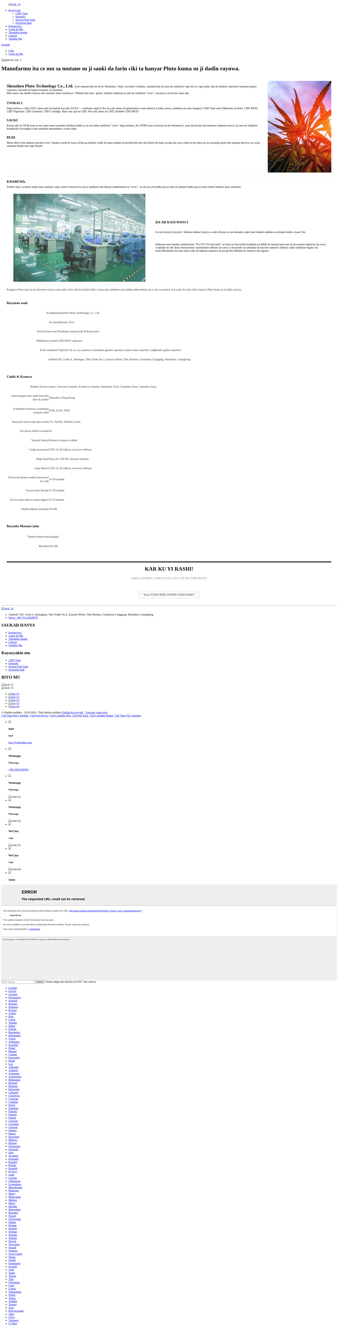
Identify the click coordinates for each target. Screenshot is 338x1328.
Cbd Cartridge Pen (60, 715)
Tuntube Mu (15, 38)
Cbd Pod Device (39, 715)
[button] (169, 595)
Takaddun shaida (17, 32)
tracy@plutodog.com (20, 742)
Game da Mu (15, 29)
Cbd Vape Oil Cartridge (127, 715)
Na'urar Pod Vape (25, 19)
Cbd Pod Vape (80, 715)
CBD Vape (21, 13)
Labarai (12, 35)
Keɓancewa (15, 26)
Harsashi (20, 16)
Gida (11, 50)
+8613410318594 (18, 769)
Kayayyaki (14, 10)
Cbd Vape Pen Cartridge (15, 715)
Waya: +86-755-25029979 (23, 617)
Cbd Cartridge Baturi (101, 715)
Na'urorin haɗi (23, 22)
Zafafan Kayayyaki (72, 712)
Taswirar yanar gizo (96, 712)
